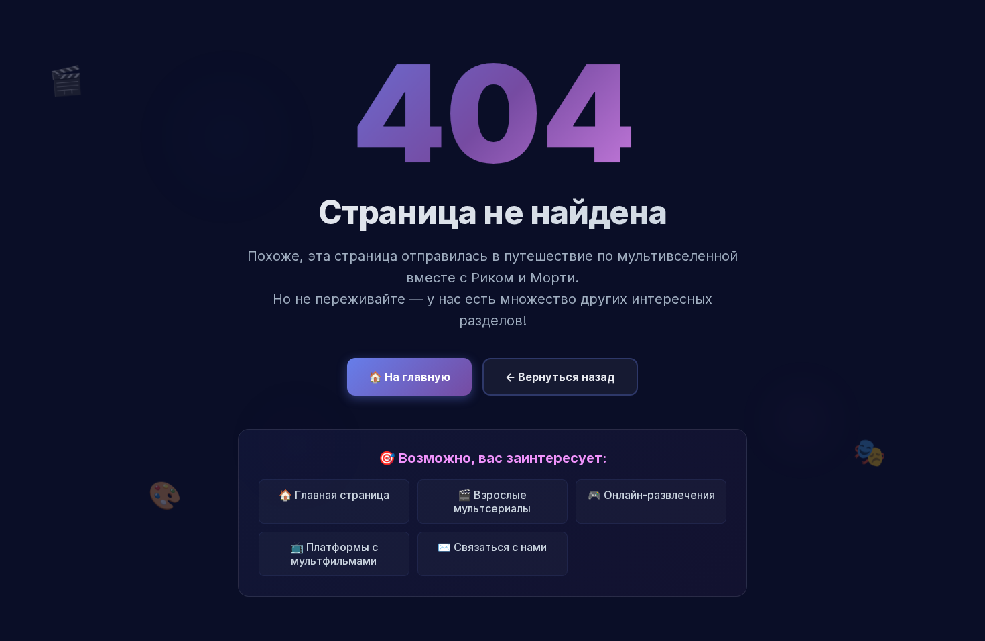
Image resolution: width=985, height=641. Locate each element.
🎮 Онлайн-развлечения (651, 495)
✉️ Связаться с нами (492, 547)
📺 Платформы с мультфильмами (334, 553)
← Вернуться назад (560, 377)
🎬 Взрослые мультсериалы (492, 501)
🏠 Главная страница (334, 495)
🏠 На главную (409, 377)
